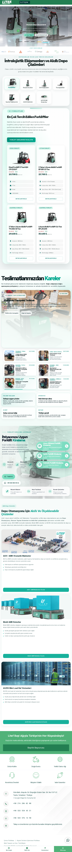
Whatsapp (63, 850)
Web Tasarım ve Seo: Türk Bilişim (15, 843)
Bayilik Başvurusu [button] (36, 748)
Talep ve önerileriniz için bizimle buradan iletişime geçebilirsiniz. (38, 824)
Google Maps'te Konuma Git (25, 798)
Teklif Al (10, 476)
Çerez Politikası (9, 840)
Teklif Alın (27, 850)
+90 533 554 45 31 (13, 483)
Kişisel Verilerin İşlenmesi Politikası (28, 840)
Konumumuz (45, 850)
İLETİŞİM (24, 2)
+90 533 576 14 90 (22, 818)
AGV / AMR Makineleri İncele (36, 589)
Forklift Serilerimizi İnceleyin (21, 140)
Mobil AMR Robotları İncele (36, 656)
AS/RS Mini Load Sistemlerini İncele (36, 722)
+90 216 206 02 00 (22, 803)
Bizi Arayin (9, 850)
